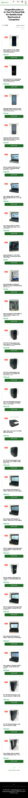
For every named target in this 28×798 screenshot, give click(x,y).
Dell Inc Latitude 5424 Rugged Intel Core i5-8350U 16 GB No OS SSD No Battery (12, 550)
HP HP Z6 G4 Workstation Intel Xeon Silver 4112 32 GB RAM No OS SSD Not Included (12, 344)
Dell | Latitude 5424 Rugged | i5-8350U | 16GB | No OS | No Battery (12, 637)
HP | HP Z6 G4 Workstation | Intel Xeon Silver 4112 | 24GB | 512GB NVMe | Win (12, 462)
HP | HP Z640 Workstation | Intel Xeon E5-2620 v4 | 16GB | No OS (11, 695)
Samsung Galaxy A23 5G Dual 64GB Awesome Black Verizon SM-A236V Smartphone (11, 139)
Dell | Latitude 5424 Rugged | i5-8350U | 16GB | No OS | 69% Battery (12, 519)
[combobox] (19, 25)
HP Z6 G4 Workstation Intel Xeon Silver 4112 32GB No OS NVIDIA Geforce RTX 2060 (12, 403)
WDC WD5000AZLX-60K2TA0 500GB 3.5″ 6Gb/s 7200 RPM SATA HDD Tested (12, 286)
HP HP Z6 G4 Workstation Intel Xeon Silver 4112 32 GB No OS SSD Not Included (11, 374)
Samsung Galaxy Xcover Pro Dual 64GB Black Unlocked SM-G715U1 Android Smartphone (12, 110)
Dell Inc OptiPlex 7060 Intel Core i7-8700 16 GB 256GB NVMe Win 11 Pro (12, 579)
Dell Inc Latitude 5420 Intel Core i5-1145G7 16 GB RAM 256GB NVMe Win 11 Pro (11, 168)
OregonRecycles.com (16, 789)
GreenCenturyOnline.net (8, 791)
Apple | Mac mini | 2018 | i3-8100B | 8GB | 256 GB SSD (12, 431)
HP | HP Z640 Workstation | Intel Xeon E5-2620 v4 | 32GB (11, 724)
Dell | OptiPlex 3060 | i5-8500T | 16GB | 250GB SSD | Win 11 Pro (11, 754)
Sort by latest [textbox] (20, 25)
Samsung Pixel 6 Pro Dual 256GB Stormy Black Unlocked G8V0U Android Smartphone (12, 80)
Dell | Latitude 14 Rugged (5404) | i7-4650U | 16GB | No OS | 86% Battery (12, 667)
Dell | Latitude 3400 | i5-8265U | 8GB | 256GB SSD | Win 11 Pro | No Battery (12, 198)
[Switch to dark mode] (13, 1)
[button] (18, 1)
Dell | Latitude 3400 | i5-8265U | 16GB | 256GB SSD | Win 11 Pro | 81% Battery (11, 227)
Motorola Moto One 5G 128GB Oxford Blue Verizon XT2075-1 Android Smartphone (11, 51)
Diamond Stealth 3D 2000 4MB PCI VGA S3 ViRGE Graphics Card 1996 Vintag (12, 315)
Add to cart (14, 57)
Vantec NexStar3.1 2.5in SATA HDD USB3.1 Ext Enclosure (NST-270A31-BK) (12, 256)
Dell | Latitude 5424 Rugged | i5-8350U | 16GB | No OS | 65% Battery (12, 490)
